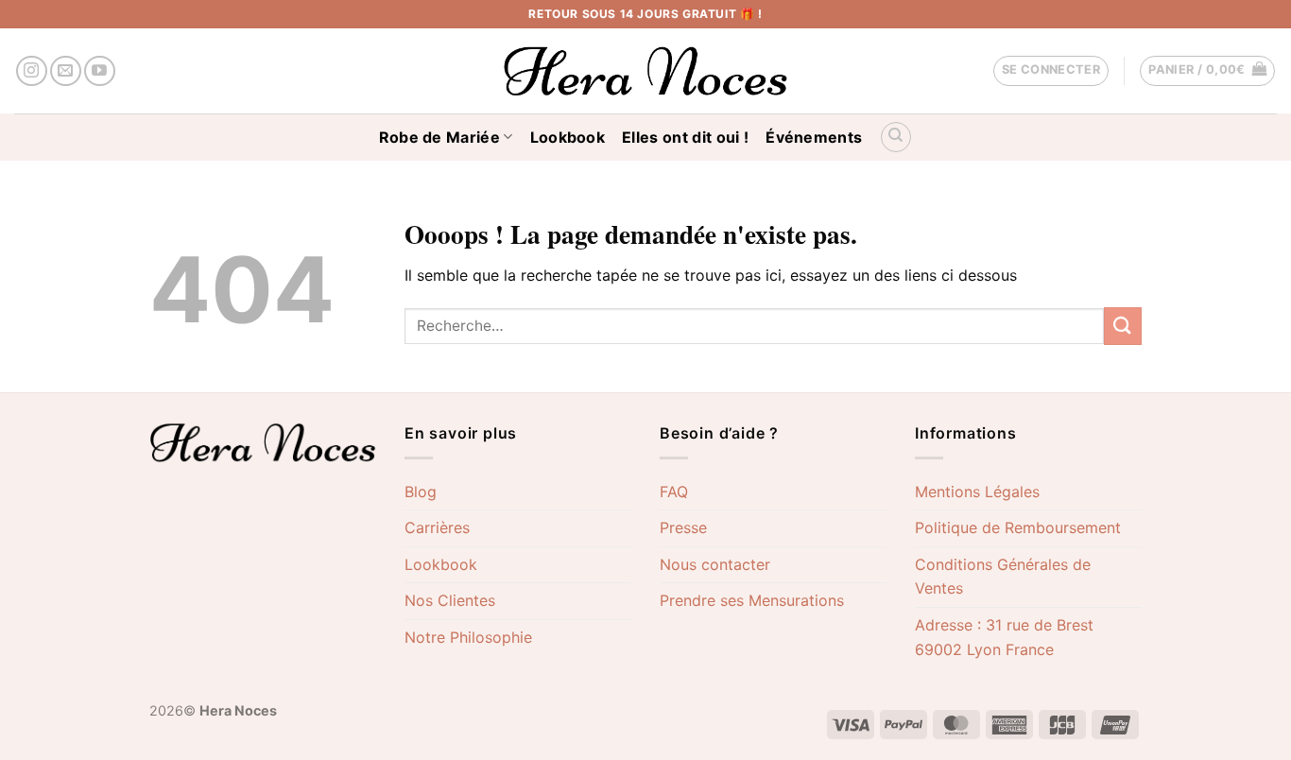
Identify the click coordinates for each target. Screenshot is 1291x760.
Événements (814, 137)
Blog (421, 491)
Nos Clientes (450, 600)
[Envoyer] (1123, 325)
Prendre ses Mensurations (752, 600)
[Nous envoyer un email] (65, 71)
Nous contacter (715, 564)
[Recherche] (896, 137)
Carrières (437, 527)
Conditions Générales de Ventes (1003, 576)
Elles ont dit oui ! (685, 137)
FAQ (674, 491)
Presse (683, 527)
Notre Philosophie (468, 637)
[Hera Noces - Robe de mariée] (646, 70)
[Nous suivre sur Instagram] (31, 71)
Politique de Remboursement (1018, 527)
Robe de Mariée (439, 137)
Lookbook (568, 137)
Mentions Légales (977, 491)
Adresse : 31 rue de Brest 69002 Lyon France (1004, 637)
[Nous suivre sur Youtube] (99, 71)
